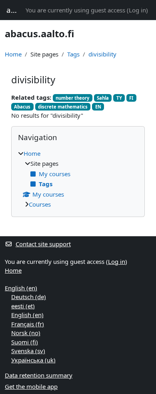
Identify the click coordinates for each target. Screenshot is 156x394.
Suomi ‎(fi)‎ (24, 342)
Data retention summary (38, 375)
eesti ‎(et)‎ (23, 306)
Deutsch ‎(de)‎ (28, 297)
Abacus (22, 107)
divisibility (102, 54)
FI (131, 98)
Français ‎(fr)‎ (27, 324)
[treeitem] (78, 179)
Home (13, 54)
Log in (137, 10)
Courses (40, 204)
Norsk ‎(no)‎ (25, 333)
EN (98, 107)
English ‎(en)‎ (21, 288)
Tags (73, 54)
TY (119, 98)
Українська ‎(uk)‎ (33, 360)
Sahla (103, 98)
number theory (72, 98)
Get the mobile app (31, 386)
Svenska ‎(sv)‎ (28, 351)
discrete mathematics (63, 107)
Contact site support (43, 244)
